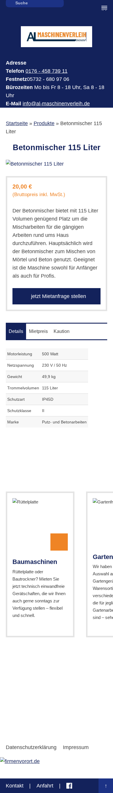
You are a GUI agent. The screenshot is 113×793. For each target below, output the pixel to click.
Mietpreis (38, 331)
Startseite (17, 123)
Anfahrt (45, 786)
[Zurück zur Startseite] (56, 36)
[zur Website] (20, 761)
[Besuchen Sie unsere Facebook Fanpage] (69, 786)
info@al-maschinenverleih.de (56, 104)
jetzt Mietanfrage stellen (58, 296)
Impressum (76, 747)
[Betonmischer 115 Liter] (56, 164)
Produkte (44, 123)
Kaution (62, 331)
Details (16, 331)
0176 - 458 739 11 (46, 71)
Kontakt (14, 786)
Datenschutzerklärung (31, 747)
